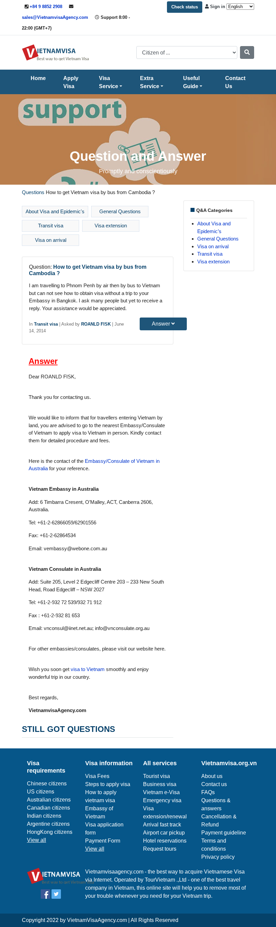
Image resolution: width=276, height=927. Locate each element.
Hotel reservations (164, 841)
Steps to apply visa (107, 784)
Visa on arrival (50, 240)
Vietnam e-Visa (161, 792)
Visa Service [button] (108, 82)
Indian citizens (44, 816)
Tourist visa (156, 776)
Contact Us (235, 82)
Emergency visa (162, 800)
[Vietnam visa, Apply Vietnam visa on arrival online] (55, 52)
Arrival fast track (162, 824)
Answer (161, 324)
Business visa (159, 784)
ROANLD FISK (96, 324)
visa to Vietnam (88, 669)
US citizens (40, 791)
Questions (33, 192)
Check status (184, 6)
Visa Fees (97, 776)
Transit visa (50, 225)
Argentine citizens (48, 824)
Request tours (159, 849)
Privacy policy (218, 857)
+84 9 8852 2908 (46, 6)
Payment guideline (223, 833)
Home (38, 78)
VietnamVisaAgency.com (97, 920)
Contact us (214, 784)
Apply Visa (70, 82)
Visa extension (111, 225)
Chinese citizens (47, 783)
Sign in (218, 6)
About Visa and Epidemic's (55, 211)
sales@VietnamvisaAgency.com (55, 17)
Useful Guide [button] (191, 82)
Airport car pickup (164, 833)
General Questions (120, 211)
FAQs (208, 792)
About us (211, 776)
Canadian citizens (48, 808)
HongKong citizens (49, 832)
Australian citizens (49, 800)
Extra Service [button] (149, 82)
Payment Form (102, 841)
